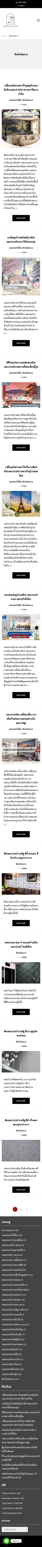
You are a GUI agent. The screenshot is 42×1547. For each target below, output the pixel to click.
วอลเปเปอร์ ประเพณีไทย (12, 1240)
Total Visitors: (8, 1508)
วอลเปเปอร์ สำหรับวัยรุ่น (12, 1329)
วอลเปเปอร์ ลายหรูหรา (12, 1299)
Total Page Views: (10, 1513)
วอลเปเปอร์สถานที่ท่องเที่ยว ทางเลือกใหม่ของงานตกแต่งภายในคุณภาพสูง (21, 718)
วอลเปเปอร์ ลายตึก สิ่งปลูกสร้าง (15, 1274)
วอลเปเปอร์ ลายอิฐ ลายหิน (13, 1309)
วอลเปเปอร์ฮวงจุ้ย (9, 1374)
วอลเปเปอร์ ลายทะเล (11, 1279)
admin (24, 868)
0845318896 (22, 2)
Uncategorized (8, 1230)
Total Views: (7, 1503)
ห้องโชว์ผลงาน (28, 100)
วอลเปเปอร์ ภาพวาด (11, 1255)
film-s (24, 104)
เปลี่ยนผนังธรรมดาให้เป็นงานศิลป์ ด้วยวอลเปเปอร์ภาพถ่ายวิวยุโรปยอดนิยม (21, 471)
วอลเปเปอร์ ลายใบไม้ (11, 1319)
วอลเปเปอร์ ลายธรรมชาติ (13, 1284)
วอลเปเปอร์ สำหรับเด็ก (12, 1334)
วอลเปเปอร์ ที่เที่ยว (15, 100)
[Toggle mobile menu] (38, 20)
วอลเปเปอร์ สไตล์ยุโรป (11, 1339)
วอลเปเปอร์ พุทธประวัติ (12, 1250)
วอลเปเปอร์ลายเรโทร (11, 1359)
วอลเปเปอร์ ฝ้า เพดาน (11, 1245)
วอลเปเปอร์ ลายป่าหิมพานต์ (14, 1289)
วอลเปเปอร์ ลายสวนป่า (12, 1294)
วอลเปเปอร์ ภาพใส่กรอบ (12, 1260)
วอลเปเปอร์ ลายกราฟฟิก (12, 1265)
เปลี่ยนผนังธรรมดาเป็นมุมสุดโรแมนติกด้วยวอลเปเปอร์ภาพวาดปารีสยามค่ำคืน (21, 89)
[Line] (6, 1541)
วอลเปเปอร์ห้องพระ (10, 1369)
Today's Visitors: (9, 1493)
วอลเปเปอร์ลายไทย (10, 1364)
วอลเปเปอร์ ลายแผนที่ (11, 1314)
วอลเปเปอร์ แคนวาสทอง (12, 1344)
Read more (21, 218)
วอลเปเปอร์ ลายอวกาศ (11, 1304)
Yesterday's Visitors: (11, 1498)
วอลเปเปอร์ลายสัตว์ (10, 1354)
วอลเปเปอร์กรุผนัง (10, 1349)
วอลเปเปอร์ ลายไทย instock (14, 1324)
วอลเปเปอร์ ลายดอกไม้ (12, 1270)
